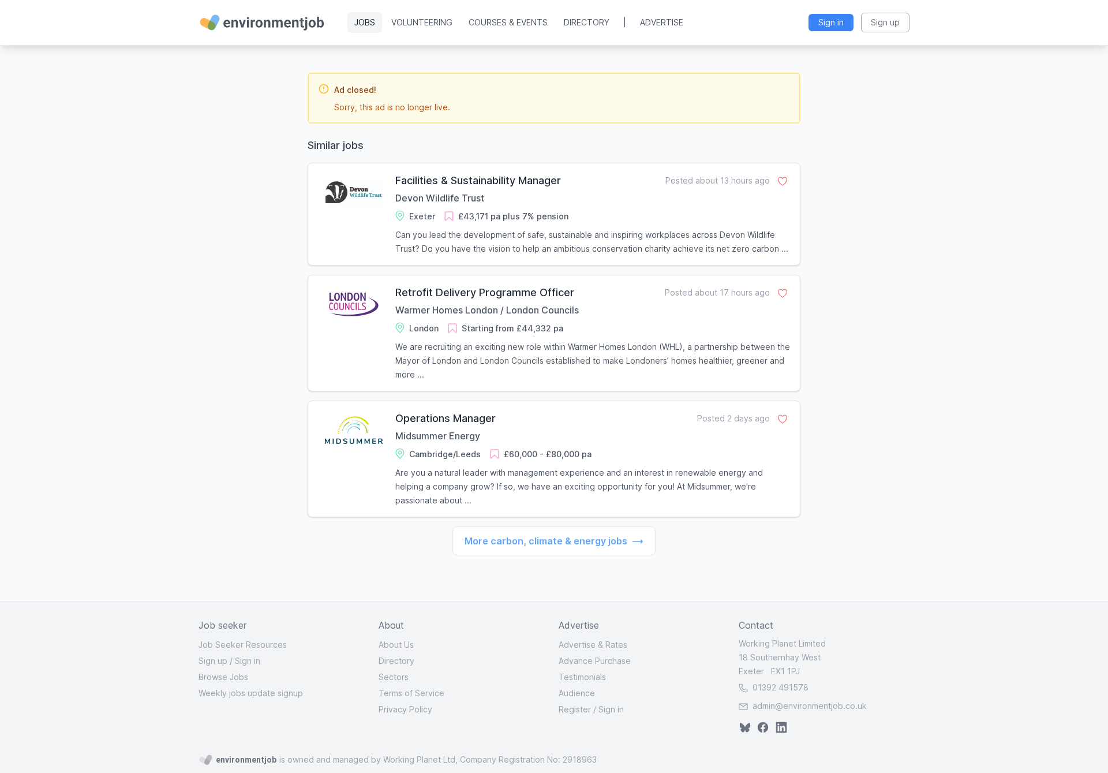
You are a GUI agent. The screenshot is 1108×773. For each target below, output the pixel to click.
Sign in (247, 661)
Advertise (661, 22)
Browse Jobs (223, 677)
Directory (586, 22)
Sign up (213, 661)
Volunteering (421, 22)
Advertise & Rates (593, 644)
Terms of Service (411, 693)
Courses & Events (508, 22)
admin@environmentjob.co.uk (810, 706)
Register (575, 709)
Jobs (364, 22)
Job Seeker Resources (243, 644)
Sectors (394, 677)
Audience (577, 693)
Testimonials (582, 677)
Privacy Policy (405, 709)
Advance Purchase (595, 661)
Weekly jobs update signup (251, 693)
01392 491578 (779, 687)
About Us (396, 644)
